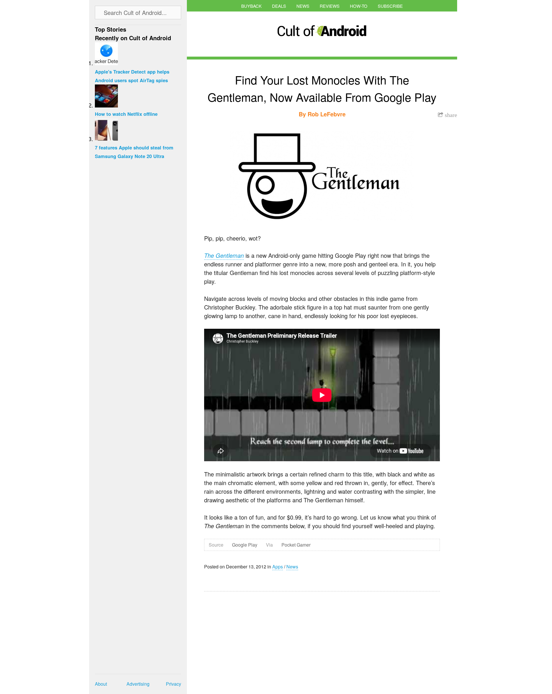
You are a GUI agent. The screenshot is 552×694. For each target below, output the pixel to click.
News (302, 6)
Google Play (244, 544)
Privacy (173, 683)
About (101, 683)
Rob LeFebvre (327, 114)
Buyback (251, 6)
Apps (277, 566)
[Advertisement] (259, 639)
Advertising (138, 683)
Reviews (330, 6)
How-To (358, 6)
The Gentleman (224, 255)
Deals (279, 6)
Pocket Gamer (295, 544)
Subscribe (390, 6)
